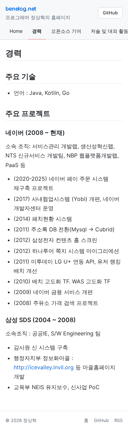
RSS (118, 420)
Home (16, 31)
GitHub (110, 12)
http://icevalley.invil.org (44, 367)
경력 (37, 31)
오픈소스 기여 (66, 31)
